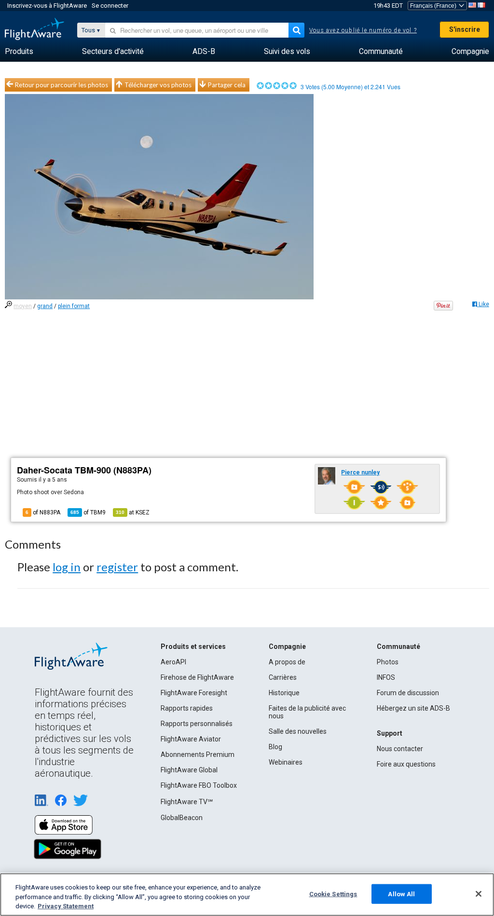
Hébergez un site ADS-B (413, 708)
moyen (23, 306)
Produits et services (193, 646)
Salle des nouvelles (298, 731)
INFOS (386, 677)
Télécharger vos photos (158, 85)
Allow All (401, 893)
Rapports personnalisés (197, 723)
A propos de (287, 662)
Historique (284, 693)
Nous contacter (400, 749)
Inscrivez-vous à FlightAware (47, 5)
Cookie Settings (333, 893)
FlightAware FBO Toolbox (199, 785)
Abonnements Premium (197, 754)
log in (67, 567)
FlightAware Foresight (194, 693)
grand (45, 306)
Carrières (283, 677)
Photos (387, 662)
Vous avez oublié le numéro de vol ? (363, 30)
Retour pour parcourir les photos (61, 85)
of (88, 512)
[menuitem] (19, 51)
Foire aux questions (406, 764)
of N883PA (43, 512)
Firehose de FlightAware (197, 677)
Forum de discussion (408, 693)
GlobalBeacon (182, 818)
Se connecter (110, 5)
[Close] (478, 893)
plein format (74, 306)
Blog (275, 747)
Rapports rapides (187, 708)
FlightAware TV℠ (187, 802)
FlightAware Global (189, 770)
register (117, 567)
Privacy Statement (66, 906)
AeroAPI (173, 662)
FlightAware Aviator (191, 739)
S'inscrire (464, 29)
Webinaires (285, 762)
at (133, 512)
